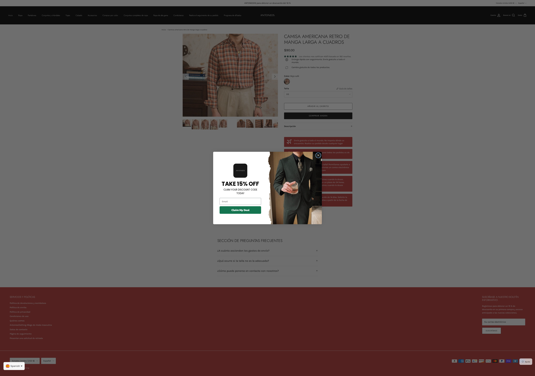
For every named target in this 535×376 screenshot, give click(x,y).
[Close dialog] (318, 155)
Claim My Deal (240, 210)
